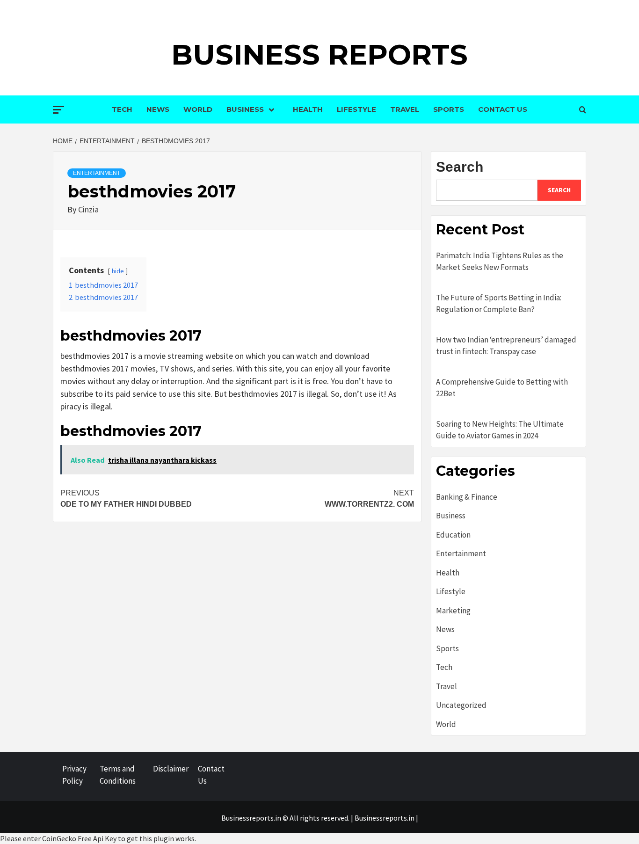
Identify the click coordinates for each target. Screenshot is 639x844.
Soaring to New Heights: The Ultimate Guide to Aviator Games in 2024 (500, 430)
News (157, 109)
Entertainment (96, 173)
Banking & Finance (466, 497)
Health (308, 109)
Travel (404, 109)
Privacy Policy (74, 775)
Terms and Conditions (118, 775)
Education (453, 535)
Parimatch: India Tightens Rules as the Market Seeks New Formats (499, 261)
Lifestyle (356, 109)
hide (118, 271)
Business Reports (319, 54)
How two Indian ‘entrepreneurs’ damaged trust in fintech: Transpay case (506, 346)
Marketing (453, 610)
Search (459, 167)
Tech (122, 109)
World (197, 109)
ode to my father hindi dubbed (126, 498)
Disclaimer (171, 769)
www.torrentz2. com (369, 498)
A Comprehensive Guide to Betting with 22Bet (502, 388)
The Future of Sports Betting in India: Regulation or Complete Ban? (498, 303)
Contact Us (502, 109)
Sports (448, 109)
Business (245, 109)
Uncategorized (461, 705)
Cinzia (88, 209)
